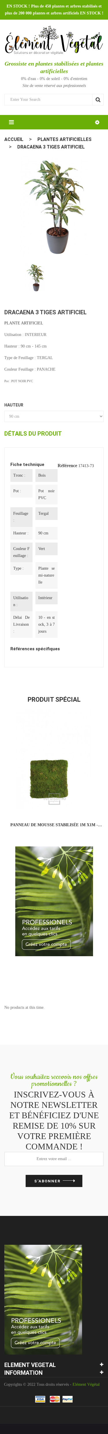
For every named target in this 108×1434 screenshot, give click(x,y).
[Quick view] (66, 803)
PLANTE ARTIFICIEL (23, 323)
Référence (67, 465)
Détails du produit (33, 433)
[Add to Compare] (41, 803)
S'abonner (47, 1181)
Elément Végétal (86, 1384)
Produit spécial (54, 699)
